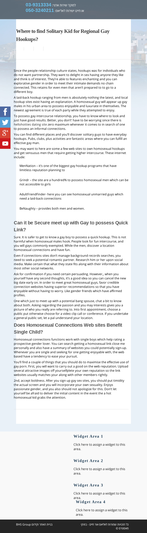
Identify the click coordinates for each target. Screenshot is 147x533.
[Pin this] (47, 49)
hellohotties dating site (30, 124)
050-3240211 (40, 10)
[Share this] (29, 49)
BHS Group (23, 524)
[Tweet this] (38, 49)
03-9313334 (38, 4)
